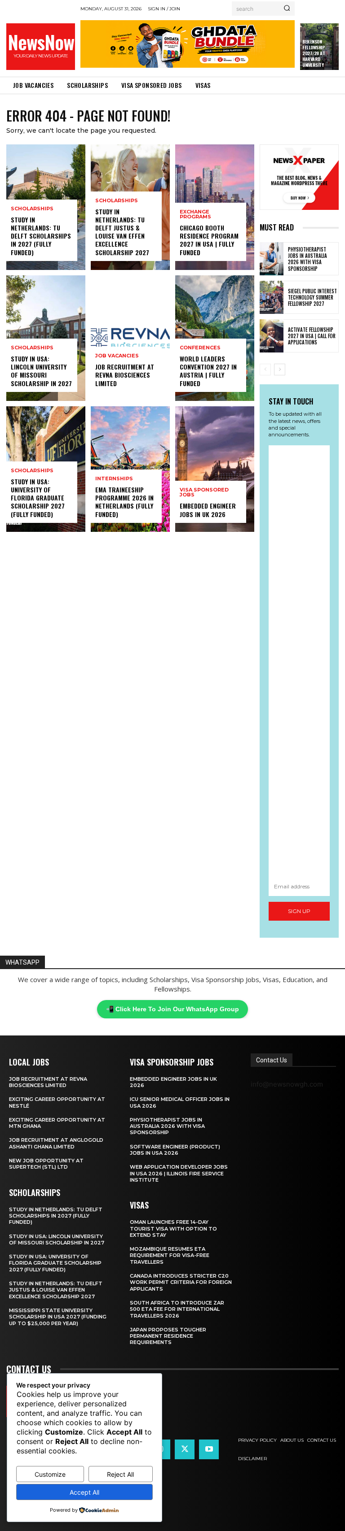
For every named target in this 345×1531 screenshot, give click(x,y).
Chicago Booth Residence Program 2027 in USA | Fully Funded (209, 240)
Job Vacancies (117, 355)
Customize (50, 1474)
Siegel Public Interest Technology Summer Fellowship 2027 (312, 297)
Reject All (120, 1474)
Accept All (84, 1492)
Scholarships (32, 208)
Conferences (200, 347)
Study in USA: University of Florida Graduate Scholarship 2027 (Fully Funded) (38, 498)
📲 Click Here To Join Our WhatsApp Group (172, 1009)
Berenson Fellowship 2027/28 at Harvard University (313, 53)
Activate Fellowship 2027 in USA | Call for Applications (312, 336)
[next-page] (279, 369)
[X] (185, 1449)
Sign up (299, 911)
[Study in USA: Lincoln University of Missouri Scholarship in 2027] (45, 338)
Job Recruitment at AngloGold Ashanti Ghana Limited (56, 1143)
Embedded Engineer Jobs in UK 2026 (208, 509)
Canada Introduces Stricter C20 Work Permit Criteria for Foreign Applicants (181, 1282)
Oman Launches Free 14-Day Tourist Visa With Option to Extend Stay (173, 1228)
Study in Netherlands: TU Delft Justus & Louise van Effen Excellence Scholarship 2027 (122, 232)
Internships (114, 478)
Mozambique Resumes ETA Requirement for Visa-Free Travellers (169, 1255)
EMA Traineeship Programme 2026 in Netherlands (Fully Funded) (124, 502)
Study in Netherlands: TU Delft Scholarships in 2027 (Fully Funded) (41, 236)
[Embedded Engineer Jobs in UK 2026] (214, 469)
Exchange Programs (195, 214)
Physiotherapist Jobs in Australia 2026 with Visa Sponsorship (307, 259)
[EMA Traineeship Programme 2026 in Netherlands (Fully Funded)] (130, 469)
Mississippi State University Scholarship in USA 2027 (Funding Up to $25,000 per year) (57, 1317)
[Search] (287, 8)
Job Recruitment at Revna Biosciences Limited (124, 374)
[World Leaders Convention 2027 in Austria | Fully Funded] (214, 338)
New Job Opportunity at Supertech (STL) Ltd (46, 1163)
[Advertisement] (299, 661)
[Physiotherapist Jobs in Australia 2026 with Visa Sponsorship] (271, 258)
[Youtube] (209, 1449)
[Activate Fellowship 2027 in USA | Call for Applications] (271, 335)
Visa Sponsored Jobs (204, 492)
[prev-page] (265, 369)
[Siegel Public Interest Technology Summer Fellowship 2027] (271, 297)
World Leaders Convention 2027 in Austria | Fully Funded (208, 371)
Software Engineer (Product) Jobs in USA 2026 (175, 1150)
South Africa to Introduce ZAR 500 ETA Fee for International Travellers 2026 (177, 1309)
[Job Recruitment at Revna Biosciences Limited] (130, 338)
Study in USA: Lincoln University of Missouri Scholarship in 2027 (41, 371)
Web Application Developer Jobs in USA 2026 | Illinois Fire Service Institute (179, 1173)
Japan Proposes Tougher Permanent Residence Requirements (168, 1336)
